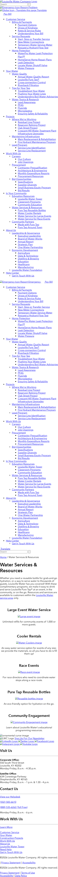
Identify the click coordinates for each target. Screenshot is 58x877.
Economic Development (25, 250)
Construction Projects (11, 838)
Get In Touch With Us (23, 275)
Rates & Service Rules (29, 30)
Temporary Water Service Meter (35, 44)
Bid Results (24, 190)
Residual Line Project (29, 122)
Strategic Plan (25, 244)
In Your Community (16, 193)
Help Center (12, 272)
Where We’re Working (24, 119)
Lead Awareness (27, 102)
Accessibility (29, 862)
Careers (16, 156)
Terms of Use (28, 872)
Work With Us (13, 153)
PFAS (20, 105)
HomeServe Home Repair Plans (35, 59)
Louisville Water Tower (30, 199)
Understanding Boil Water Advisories (38, 96)
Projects (10, 116)
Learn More (6, 827)
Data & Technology (28, 255)
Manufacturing (26, 267)
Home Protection (21, 50)
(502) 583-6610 (8, 802)
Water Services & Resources (27, 207)
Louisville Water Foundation (27, 270)
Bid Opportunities (21, 179)
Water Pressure (26, 68)
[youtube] (29, 744)
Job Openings (25, 162)
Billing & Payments (22, 22)
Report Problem (28, 7)
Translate (41, 10)
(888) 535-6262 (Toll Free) (14, 807)
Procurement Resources (30, 176)
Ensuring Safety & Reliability (33, 113)
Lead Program (19, 144)
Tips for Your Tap (21, 88)
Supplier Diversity (27, 184)
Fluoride (22, 108)
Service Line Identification (32, 147)
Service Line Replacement (32, 150)
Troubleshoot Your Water (31, 90)
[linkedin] (9, 741)
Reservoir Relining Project (32, 125)
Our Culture (24, 159)
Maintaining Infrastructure (26, 136)
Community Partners (23, 221)
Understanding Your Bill (30, 33)
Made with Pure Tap (28, 224)
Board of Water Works (30, 238)
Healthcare (24, 264)
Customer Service (15, 19)
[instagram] (10, 744)
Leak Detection (26, 62)
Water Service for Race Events (34, 218)
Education (23, 261)
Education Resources (23, 196)
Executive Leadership (29, 235)
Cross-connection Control (32, 82)
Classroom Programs (29, 201)
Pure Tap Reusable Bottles (32, 210)
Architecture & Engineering (32, 170)
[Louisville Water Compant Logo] (18, 1)
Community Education (30, 204)
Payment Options (27, 24)
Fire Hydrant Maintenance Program (37, 142)
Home (3, 557)
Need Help (6, 849)
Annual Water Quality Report (33, 76)
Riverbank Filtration (28, 85)
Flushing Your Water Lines (32, 93)
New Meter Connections (31, 42)
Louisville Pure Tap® (28, 79)
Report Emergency (30, 281)
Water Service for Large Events (34, 216)
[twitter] (26, 741)
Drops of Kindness (28, 27)
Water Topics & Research (25, 99)
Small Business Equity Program (34, 187)
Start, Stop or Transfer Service (34, 39)
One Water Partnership (30, 247)
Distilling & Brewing (28, 258)
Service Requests (21, 36)
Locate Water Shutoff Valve (32, 65)
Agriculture (24, 253)
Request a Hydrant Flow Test (33, 47)
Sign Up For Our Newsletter (29, 738)
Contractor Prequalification (32, 167)
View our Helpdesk (10, 796)
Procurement (19, 164)
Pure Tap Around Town (30, 227)
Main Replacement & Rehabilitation (37, 139)
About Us (11, 230)
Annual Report (25, 241)
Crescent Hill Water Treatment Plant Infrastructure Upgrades (37, 132)
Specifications (25, 181)
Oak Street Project (27, 127)
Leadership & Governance (26, 233)
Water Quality (19, 73)
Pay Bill (7, 14)
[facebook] (44, 741)
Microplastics (25, 110)
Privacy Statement (11, 862)
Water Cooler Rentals (29, 213)
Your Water (12, 71)
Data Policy (21, 875)
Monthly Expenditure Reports (33, 173)
